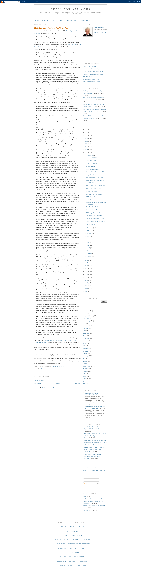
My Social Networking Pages (91, 81)
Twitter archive (87, 76)
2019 (86, 147)
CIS (84, 331)
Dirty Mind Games (91, 175)
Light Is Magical (91, 160)
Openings (85, 356)
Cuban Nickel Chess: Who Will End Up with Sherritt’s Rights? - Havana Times (94, 436)
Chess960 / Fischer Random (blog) (93, 74)
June (88, 242)
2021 (86, 141)
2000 (86, 291)
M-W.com (45, 20)
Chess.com (86, 326)
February (89, 254)
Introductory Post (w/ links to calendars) (94, 470)
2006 (86, 289)
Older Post (78, 383)
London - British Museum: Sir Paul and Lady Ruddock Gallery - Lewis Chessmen (94, 501)
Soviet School (87, 366)
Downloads (86, 333)
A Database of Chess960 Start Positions (72, 544)
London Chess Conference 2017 (95, 172)
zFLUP (85, 381)
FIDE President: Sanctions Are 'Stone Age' (51, 27)
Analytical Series (88, 316)
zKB (84, 384)
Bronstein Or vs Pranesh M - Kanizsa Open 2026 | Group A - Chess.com (93, 428)
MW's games (86, 348)
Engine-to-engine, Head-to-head (95, 218)
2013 (86, 269)
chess (84, 496)
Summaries (86, 368)
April (88, 248)
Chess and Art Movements (94, 194)
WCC (84, 376)
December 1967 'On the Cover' (95, 216)
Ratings (85, 364)
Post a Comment (39, 380)
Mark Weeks (99, 27)
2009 (86, 280)
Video (84, 374)
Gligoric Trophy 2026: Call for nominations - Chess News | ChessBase (92, 456)
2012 (86, 271)
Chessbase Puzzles (84, 20)
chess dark (86, 494)
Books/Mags (86, 321)
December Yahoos (91, 163)
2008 (86, 283)
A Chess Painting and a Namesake (96, 221)
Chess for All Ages (71, 9)
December (90, 155)
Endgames (86, 338)
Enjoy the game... (88, 510)
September (90, 233)
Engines (85, 341)
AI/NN (84, 313)
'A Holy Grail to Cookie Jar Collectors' (73, 540)
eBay (84, 336)
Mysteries (85, 351)
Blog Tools (86, 318)
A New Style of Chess (92, 210)
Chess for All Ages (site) (90, 66)
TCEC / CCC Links (56, 20)
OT (83, 358)
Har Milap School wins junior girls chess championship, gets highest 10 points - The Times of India (95, 442)
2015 (86, 263)
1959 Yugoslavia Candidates (94, 213)
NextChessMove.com (73, 535)
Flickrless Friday (91, 224)
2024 (86, 132)
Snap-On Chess (73, 552)
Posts (87, 480)
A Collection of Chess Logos (94, 178)
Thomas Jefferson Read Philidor (72, 548)
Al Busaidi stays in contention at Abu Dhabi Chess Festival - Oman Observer (94, 449)
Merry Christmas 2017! (93, 169)
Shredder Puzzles (71, 20)
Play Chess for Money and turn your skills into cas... (93, 99)
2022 (86, 138)
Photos (85, 361)
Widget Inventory (91, 166)
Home (37, 20)
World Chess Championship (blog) (93, 71)
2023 (86, 135)
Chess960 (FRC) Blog (91, 393)
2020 (86, 144)
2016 (86, 260)
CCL (84, 323)
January (89, 256)
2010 (86, 277)
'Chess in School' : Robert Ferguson (73, 561)
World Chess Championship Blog (95, 406)
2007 (86, 286)
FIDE (41, 368)
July (88, 239)
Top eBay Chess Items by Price (72, 557)
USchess (85, 371)
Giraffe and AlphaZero (92, 207)
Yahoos (85, 379)
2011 (86, 274)
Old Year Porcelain (91, 157)
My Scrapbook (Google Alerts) (92, 79)
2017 (86, 152)
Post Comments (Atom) (49, 388)
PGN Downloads (73, 531)
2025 (86, 129)
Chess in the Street (91, 191)
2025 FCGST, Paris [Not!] (92, 395)
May (88, 245)
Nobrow (85, 353)
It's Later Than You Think (92, 408)
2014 (86, 266)
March (89, 251)
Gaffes (84, 346)
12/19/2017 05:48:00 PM (60, 366)
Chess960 (85, 328)
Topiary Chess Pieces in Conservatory (94, 506)
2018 (86, 150)
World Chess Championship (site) (93, 69)
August (89, 236)
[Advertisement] (92, 49)
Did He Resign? (72, 45)
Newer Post (37, 383)
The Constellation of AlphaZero (95, 185)
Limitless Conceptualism (72, 527)
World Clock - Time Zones (90, 468)
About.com (86, 311)
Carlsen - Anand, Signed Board (73, 565)
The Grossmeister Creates (93, 188)
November (90, 228)
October (89, 231)
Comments (88, 484)
